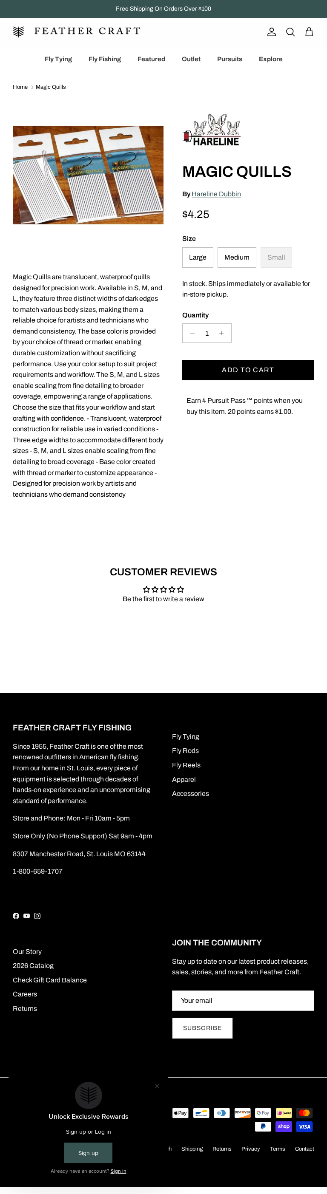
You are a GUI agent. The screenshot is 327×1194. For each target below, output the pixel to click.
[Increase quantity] (223, 333)
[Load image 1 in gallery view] (88, 175)
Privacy (250, 1149)
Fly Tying (58, 59)
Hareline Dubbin (216, 194)
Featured (151, 59)
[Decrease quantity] (190, 333)
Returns (25, 1008)
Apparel (184, 779)
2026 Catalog (33, 965)
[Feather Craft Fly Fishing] (77, 32)
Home (20, 88)
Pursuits (229, 59)
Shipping (192, 1149)
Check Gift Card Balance (50, 980)
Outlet (191, 59)
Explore (271, 59)
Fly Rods (185, 750)
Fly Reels (186, 765)
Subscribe (202, 1028)
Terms (277, 1149)
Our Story (27, 951)
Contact (304, 1149)
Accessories (190, 793)
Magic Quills (51, 88)
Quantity (195, 315)
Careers (25, 994)
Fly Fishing (105, 59)
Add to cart (248, 369)
